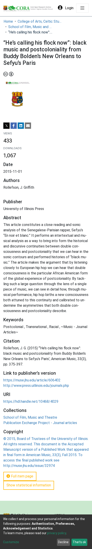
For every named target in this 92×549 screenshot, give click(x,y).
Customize (11, 542)
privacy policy (56, 533)
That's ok (79, 542)
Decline (63, 542)
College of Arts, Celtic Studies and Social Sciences (40, 21)
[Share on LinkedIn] (21, 125)
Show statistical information (28, 485)
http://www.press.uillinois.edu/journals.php (36, 385)
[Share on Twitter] (6, 125)
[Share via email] (28, 125)
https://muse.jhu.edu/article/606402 (32, 380)
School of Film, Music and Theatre (30, 27)
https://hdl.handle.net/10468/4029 (30, 401)
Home (8, 21)
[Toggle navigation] (82, 8)
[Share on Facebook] (13, 125)
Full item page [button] (21, 476)
